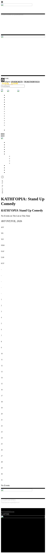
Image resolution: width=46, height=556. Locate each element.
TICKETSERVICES (32, 82)
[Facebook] (23, 80)
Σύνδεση (5, 83)
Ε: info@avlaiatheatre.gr (9, 25)
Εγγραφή (14, 83)
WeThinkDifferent (7, 512)
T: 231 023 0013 (6, 20)
